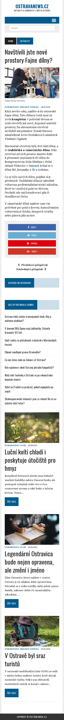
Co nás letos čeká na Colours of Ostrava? (25, 360)
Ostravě (34, 166)
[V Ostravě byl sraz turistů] (32, 644)
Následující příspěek (29, 269)
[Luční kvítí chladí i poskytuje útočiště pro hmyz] (32, 440)
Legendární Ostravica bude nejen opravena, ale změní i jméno (29, 561)
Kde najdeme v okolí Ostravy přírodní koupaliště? (29, 367)
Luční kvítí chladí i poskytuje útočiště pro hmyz (30, 460)
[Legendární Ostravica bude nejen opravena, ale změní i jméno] (32, 542)
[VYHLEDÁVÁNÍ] (32, 28)
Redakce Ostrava (29, 107)
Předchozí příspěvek (34, 265)
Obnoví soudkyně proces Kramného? (23, 352)
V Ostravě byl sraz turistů (25, 659)
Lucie (23, 445)
